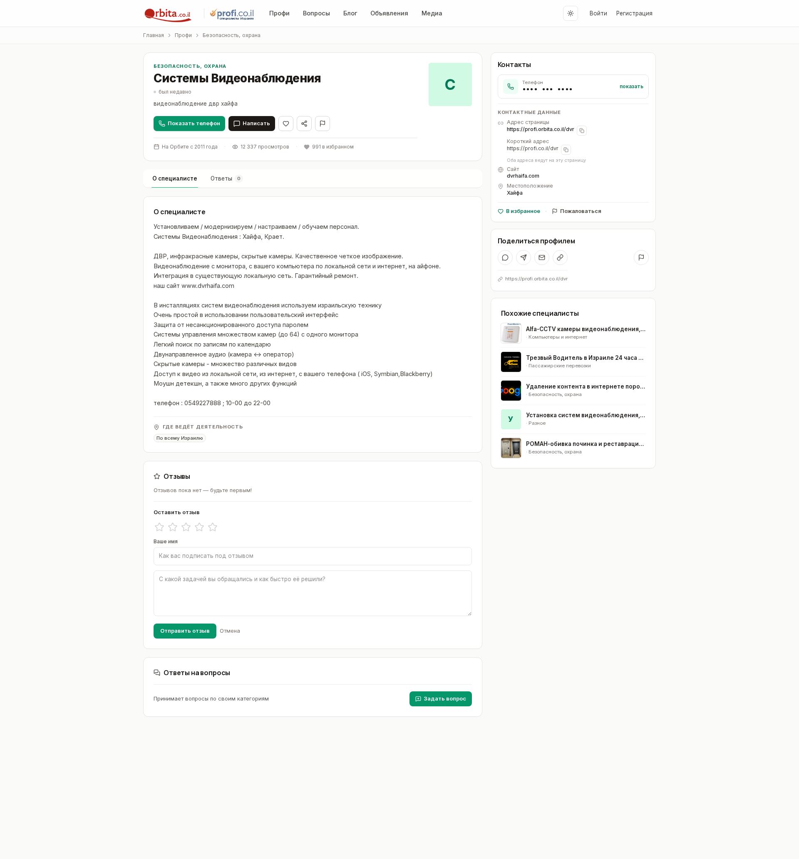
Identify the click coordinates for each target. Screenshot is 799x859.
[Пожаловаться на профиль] (641, 257)
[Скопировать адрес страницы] (582, 131)
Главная (153, 35)
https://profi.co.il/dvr (532, 148)
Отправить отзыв (185, 630)
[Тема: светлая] (570, 13)
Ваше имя (166, 541)
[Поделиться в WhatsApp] (505, 257)
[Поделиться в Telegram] (523, 257)
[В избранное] (285, 123)
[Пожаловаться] (322, 123)
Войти (598, 13)
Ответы (226, 178)
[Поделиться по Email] (541, 257)
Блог (350, 13)
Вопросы (316, 13)
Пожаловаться (580, 211)
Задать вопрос (445, 698)
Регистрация (634, 13)
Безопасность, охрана (232, 35)
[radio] (159, 527)
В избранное (523, 211)
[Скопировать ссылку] (560, 257)
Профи (279, 13)
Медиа (432, 13)
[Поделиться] (304, 123)
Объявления (389, 13)
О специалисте (174, 178)
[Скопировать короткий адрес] (566, 150)
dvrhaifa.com (523, 176)
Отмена (230, 630)
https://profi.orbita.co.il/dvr (540, 129)
